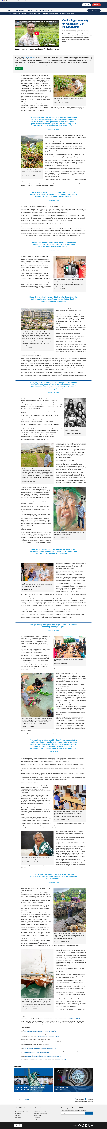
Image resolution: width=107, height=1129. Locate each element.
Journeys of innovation (34, 13)
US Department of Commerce (21, 1111)
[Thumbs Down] (28, 1099)
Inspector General (38, 1115)
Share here (18, 68)
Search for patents (28, 1107)
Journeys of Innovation (29, 57)
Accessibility (18, 1113)
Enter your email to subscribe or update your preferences (74, 1110)
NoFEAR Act (37, 1117)
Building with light (61, 1087)
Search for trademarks (40, 1107)
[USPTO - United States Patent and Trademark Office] (25, 1126)
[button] (79, 1099)
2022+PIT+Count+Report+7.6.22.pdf (36, 1052)
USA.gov (36, 1119)
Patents (9, 10)
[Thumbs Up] (26, 1099)
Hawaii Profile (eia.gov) (62, 1059)
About (66, 5)
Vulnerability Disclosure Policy (41, 1111)
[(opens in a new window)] (82, 1126)
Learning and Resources (44, 10)
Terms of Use (18, 1117)
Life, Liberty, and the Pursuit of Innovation (29, 1087)
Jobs (72, 5)
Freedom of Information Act (40, 1113)
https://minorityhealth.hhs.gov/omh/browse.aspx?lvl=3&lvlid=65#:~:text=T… (40, 1048)
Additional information (80, 1101)
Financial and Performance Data (22, 1119)
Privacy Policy (18, 1115)
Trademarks (19, 10)
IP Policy (29, 10)
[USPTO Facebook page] (79, 1126)
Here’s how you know (31, 0)
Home (9, 13)
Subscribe (89, 1113)
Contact (77, 5)
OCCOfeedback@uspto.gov (76, 1018)
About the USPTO (18, 1107)
